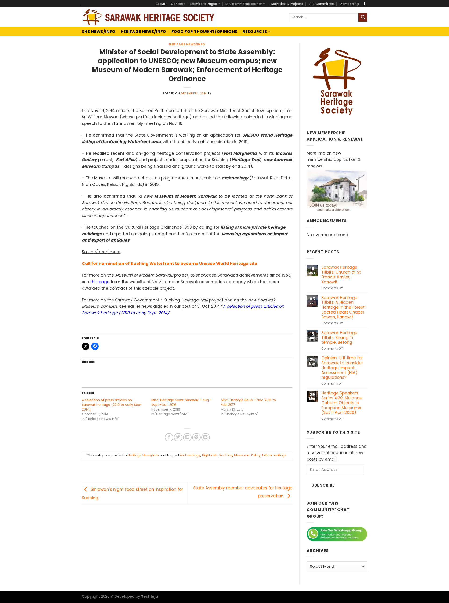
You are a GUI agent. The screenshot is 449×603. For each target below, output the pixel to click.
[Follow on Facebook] (364, 3)
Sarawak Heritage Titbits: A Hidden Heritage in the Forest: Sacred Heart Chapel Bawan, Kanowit (343, 307)
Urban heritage (274, 455)
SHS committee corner (243, 3)
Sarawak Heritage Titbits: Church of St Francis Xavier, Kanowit (341, 274)
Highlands (210, 455)
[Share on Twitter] (178, 437)
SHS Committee (321, 3)
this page (99, 282)
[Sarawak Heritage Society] (149, 17)
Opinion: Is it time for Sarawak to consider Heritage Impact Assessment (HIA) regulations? (342, 368)
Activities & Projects (287, 3)
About (160, 3)
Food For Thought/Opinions (204, 31)
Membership (349, 3)
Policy (256, 455)
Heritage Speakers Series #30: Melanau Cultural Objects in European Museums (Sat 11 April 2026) (341, 403)
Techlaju (149, 596)
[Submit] (362, 17)
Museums (242, 455)
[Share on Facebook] (169, 437)
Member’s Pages (203, 3)
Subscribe (323, 485)
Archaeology (190, 455)
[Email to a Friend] (187, 437)
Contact (178, 3)
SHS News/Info (99, 31)
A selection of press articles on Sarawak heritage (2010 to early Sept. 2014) (112, 405)
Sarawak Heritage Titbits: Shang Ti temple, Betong (339, 337)
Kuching (225, 455)
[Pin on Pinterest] (196, 437)
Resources (255, 31)
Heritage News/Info (143, 31)
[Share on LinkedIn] (205, 437)
